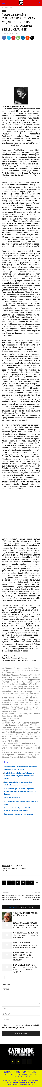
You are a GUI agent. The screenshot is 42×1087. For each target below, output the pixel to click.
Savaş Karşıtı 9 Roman (12, 798)
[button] (39, 3)
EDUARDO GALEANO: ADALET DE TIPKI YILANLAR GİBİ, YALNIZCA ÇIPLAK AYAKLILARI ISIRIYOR (25, 925)
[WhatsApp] (18, 38)
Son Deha (23, 868)
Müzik (28, 1076)
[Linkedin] (23, 38)
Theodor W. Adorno (8, 871)
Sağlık (21, 1076)
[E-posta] (32, 38)
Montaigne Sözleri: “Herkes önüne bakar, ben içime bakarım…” (31, 897)
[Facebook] (4, 38)
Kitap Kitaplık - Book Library (10, 868)
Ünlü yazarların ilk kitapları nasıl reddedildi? (19, 814)
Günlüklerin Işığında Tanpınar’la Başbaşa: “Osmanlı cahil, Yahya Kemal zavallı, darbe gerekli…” (19, 775)
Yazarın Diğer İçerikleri (26, 907)
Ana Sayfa (5, 8)
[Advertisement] (21, 64)
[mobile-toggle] (3, 3)
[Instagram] (18, 1061)
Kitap (11, 8)
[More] (37, 38)
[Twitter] (9, 38)
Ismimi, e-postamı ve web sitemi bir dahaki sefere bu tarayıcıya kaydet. (20, 1026)
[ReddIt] (27, 38)
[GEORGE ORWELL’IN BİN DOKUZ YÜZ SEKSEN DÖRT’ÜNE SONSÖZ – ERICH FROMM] (7, 935)
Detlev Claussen (21, 866)
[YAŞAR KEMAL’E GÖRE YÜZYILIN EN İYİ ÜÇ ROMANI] (7, 917)
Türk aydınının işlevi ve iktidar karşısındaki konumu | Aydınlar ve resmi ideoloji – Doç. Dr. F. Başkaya (21, 791)
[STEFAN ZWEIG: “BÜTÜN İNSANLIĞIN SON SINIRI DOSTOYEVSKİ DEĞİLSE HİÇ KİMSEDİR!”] (7, 955)
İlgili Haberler (13, 907)
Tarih (13, 1076)
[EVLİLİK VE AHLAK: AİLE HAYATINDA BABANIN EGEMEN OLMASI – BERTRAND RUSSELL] (7, 945)
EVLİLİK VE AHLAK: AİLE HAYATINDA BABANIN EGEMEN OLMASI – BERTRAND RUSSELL (25, 945)
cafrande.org (7, 33)
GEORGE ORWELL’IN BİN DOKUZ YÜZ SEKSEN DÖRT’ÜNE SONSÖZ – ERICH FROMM (26, 935)
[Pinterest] (13, 38)
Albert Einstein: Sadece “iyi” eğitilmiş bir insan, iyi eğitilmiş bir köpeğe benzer (11, 897)
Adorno (13, 866)
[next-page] (6, 977)
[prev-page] (3, 977)
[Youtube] (29, 1061)
